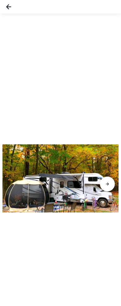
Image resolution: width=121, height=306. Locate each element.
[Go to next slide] (107, 184)
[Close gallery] (8, 7)
